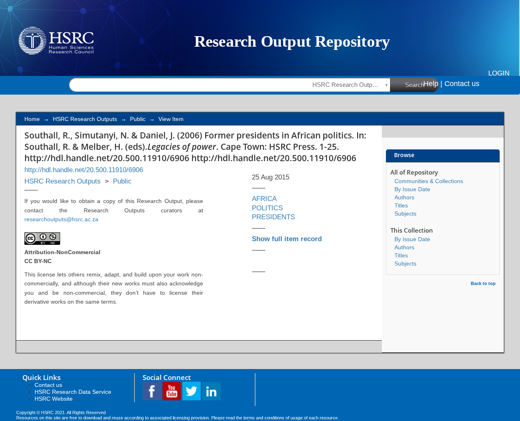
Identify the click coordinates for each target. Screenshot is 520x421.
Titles (401, 205)
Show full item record (287, 239)
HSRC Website (54, 398)
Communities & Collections (428, 181)
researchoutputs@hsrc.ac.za (61, 219)
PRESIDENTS (273, 217)
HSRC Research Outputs (85, 119)
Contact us (461, 84)
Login (498, 73)
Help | (432, 84)
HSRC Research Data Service (73, 392)
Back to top (483, 283)
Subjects (405, 213)
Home (32, 119)
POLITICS (267, 208)
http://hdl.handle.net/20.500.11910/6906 (83, 170)
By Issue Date (412, 189)
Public (137, 119)
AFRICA (264, 199)
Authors (404, 197)
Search (414, 84)
